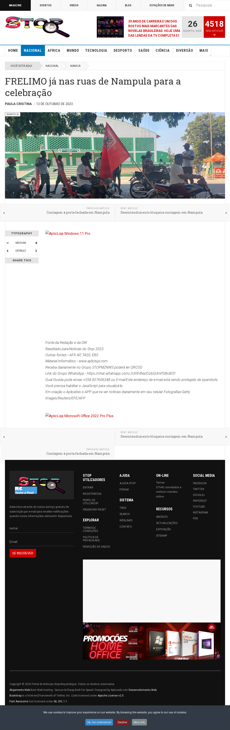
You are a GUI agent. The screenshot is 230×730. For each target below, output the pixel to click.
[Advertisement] (152, 591)
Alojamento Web (19, 690)
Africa (54, 50)
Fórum (124, 489)
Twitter (198, 489)
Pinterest (200, 500)
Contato (125, 526)
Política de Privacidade (91, 539)
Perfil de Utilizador (90, 502)
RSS (195, 518)
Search (124, 514)
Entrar (88, 487)
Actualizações (166, 523)
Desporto (123, 50)
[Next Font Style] (36, 250)
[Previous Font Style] (7, 250)
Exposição (163, 529)
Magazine (15, 5)
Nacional (33, 50)
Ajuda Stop (127, 483)
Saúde (144, 50)
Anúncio (162, 516)
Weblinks (125, 520)
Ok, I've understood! (99, 722)
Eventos (45, 5)
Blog (128, 5)
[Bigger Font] (36, 242)
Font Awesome (18, 701)
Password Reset (94, 509)
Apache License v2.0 (111, 695)
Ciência (163, 50)
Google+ (199, 495)
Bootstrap (15, 695)
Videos (74, 5)
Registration (92, 493)
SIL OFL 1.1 (60, 701)
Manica (75, 65)
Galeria (102, 5)
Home (13, 50)
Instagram (200, 512)
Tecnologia (96, 50)
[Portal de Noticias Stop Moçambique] (37, 27)
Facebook (200, 483)
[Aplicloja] (135, 416)
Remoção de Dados (96, 546)
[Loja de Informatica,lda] (135, 234)
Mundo (73, 50)
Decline (122, 722)
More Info (139, 722)
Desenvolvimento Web (143, 690)
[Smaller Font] (7, 242)
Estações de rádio (162, 5)
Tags (122, 507)
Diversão (184, 50)
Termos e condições (90, 529)
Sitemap (161, 535)
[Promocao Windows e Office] (152, 641)
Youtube (199, 506)
